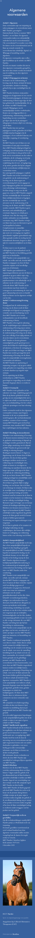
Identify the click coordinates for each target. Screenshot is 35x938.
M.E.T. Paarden (8, 914)
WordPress (16, 934)
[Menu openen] (1, 1)
